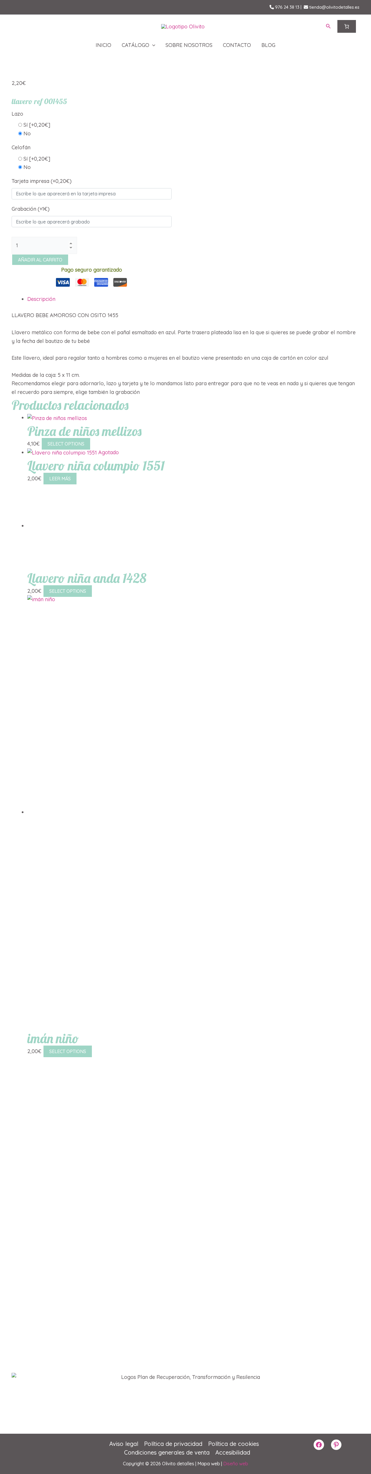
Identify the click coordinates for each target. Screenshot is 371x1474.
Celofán (21, 147)
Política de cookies (233, 1443)
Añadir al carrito (40, 260)
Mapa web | (210, 1463)
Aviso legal (123, 1443)
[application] (152, 45)
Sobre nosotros (189, 45)
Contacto (237, 45)
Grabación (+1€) (31, 209)
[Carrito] (347, 26)
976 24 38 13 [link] (286, 7)
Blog (268, 45)
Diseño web (235, 1463)
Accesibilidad (232, 1452)
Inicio (103, 45)
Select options (66, 444)
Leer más (60, 478)
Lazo (17, 113)
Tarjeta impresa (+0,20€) (42, 181)
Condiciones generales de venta (167, 1452)
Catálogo (135, 45)
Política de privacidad (173, 1443)
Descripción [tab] (41, 299)
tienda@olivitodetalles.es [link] (333, 7)
